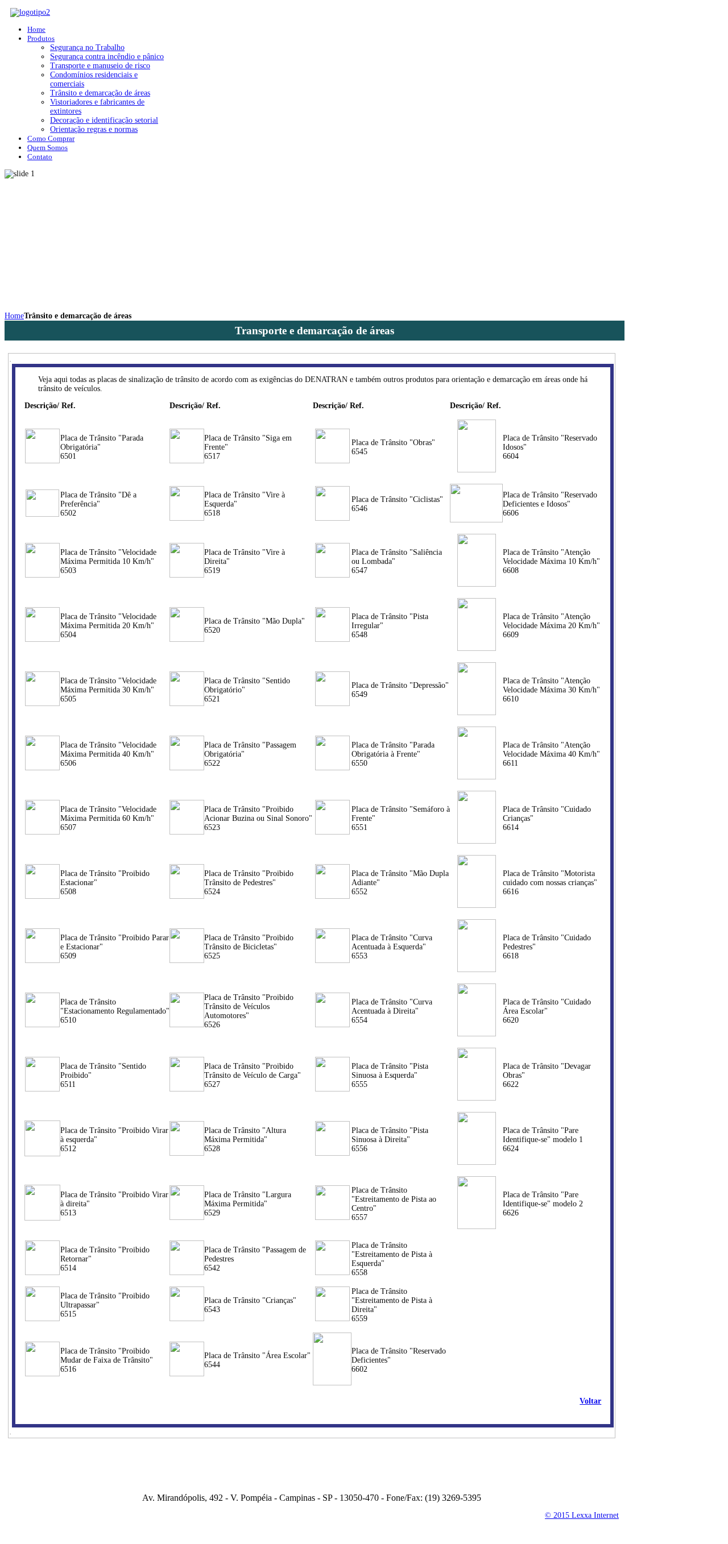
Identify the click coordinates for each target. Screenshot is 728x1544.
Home (14, 316)
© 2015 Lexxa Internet (582, 1515)
